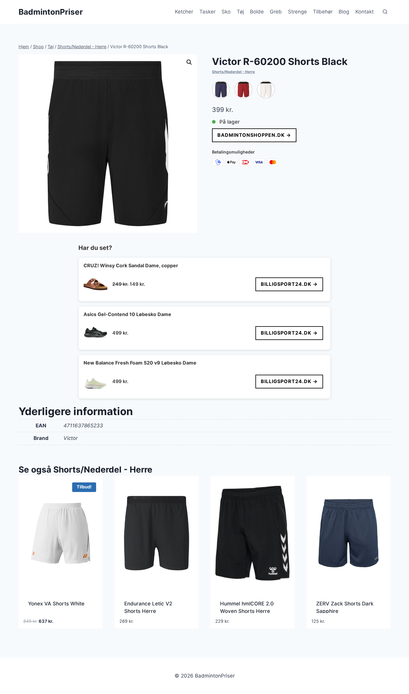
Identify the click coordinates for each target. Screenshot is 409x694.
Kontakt (364, 12)
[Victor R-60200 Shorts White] (266, 89)
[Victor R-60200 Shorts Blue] (221, 89)
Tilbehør (323, 12)
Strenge (297, 12)
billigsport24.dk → (289, 284)
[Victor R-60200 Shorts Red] (243, 89)
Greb (276, 12)
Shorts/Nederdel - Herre (233, 71)
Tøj (240, 12)
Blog (344, 12)
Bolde (257, 12)
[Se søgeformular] (385, 12)
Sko (226, 12)
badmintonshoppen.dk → (254, 135)
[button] (189, 62)
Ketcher (184, 12)
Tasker (207, 12)
